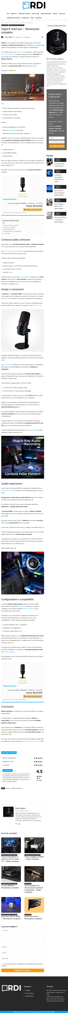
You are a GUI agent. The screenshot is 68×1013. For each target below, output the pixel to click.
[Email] (23, 796)
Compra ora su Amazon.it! (33, 209)
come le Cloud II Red (7, 54)
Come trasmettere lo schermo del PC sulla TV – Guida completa (10, 859)
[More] (31, 796)
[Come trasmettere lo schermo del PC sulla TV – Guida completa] (11, 845)
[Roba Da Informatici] (34, 6)
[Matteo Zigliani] (2, 37)
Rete (8, 13)
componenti (37, 43)
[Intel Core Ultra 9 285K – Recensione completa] (11, 905)
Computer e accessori (24, 13)
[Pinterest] (11, 796)
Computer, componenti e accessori (16, 25)
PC (19, 625)
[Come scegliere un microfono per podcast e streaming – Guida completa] (34, 874)
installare (21, 606)
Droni (32, 17)
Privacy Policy (29, 993)
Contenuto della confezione (11, 225)
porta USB (25, 395)
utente (11, 272)
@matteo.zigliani (56, 59)
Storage (55, 13)
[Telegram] (27, 796)
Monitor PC (14, 13)
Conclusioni (7, 233)
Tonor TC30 (38, 305)
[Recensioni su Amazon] (22, 194)
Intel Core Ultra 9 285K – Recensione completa (11, 917)
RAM (23, 52)
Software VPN (25, 17)
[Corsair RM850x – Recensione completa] (11, 874)
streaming (4, 523)
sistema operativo (9, 652)
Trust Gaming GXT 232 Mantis (14, 251)
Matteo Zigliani (8, 37)
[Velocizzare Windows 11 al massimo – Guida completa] (50, 215)
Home (2, 22)
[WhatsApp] (15, 796)
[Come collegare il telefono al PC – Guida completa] (50, 202)
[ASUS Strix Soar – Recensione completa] (34, 905)
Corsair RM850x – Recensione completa (10, 886)
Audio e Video (35, 13)
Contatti (27, 990)
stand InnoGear (32, 430)
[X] (7, 796)
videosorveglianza (46, 13)
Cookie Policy (29, 996)
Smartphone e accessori (13, 17)
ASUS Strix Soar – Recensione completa (33, 917)
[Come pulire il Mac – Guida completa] (50, 161)
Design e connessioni (10, 227)
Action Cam (62, 13)
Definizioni (39, 17)
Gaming (8, 788)
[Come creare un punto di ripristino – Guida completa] (50, 188)
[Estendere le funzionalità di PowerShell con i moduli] (50, 173)
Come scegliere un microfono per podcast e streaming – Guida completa (33, 888)
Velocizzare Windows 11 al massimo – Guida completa (60, 220)
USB (40, 54)
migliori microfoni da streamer (31, 741)
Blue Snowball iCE (24, 277)
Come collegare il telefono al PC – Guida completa (59, 206)
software (12, 130)
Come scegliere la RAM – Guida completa (33, 858)
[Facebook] (3, 796)
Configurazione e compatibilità (12, 231)
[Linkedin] (19, 796)
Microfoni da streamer (17, 788)
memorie (19, 52)
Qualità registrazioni (9, 229)
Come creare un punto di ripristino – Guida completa (59, 193)
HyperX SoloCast (9, 199)
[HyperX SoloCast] (22, 184)
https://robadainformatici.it (21, 810)
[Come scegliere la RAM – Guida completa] (34, 845)
